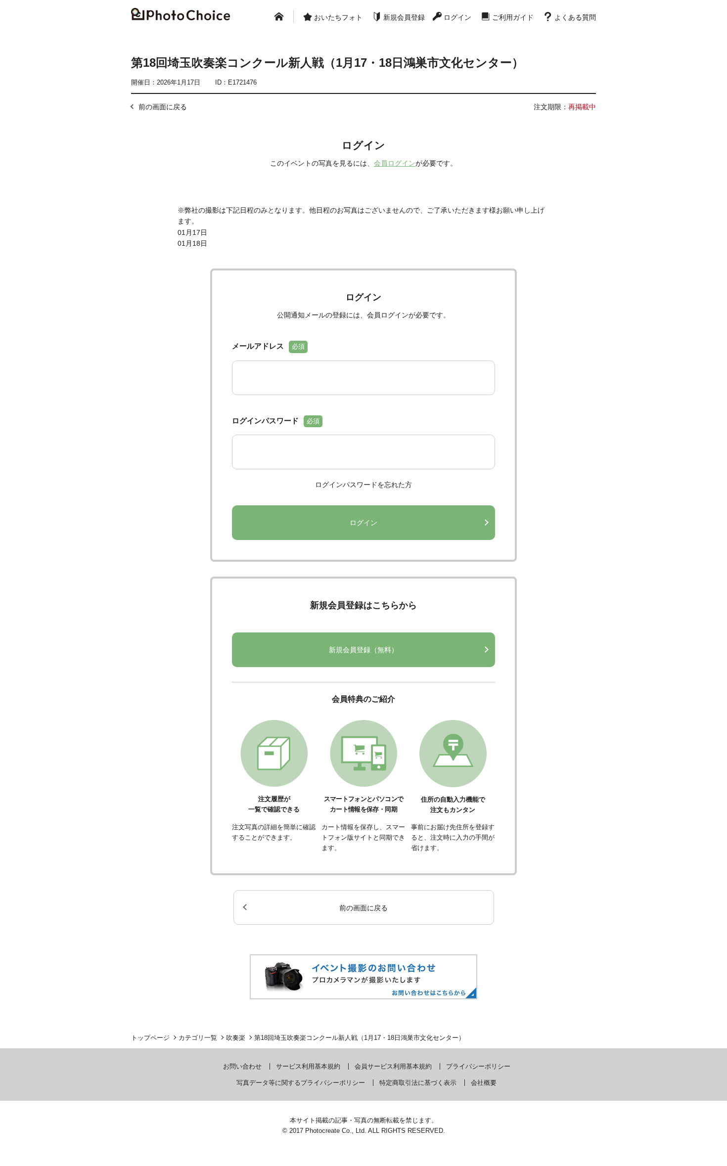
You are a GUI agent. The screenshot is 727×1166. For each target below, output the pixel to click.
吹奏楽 (235, 1037)
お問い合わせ (242, 1066)
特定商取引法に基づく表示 (417, 1082)
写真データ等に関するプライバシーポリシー (300, 1082)
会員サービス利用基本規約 (393, 1066)
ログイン (457, 17)
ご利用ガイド (513, 17)
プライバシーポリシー (478, 1066)
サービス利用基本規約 (308, 1066)
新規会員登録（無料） (363, 650)
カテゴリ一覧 (198, 1037)
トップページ (150, 1037)
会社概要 (484, 1082)
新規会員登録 (404, 17)
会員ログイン (394, 163)
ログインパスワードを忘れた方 (363, 485)
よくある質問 (575, 17)
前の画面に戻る (162, 107)
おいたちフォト (338, 17)
